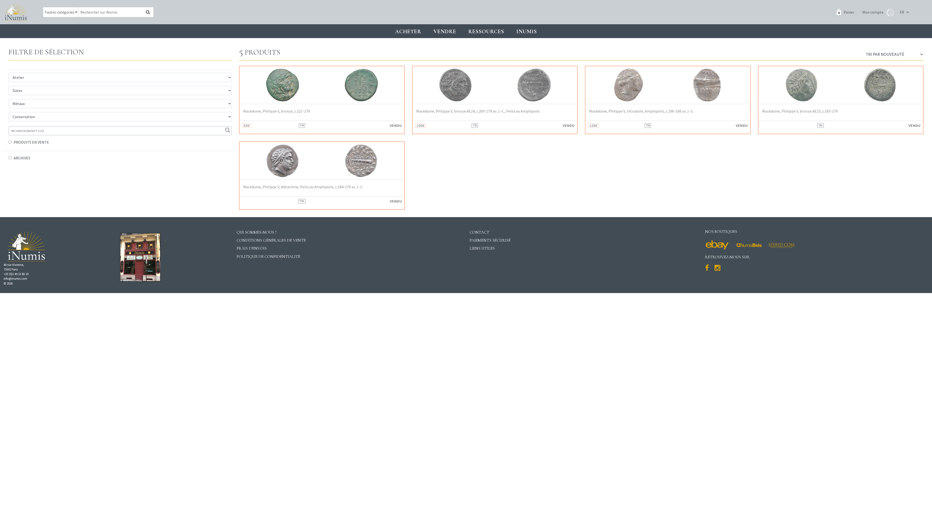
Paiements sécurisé (490, 240)
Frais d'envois (252, 248)
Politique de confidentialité (268, 256)
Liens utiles (482, 248)
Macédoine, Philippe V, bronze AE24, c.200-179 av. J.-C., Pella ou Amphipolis (478, 111)
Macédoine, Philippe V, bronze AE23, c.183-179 (800, 111)
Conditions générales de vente (271, 240)
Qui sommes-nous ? (256, 232)
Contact (479, 232)
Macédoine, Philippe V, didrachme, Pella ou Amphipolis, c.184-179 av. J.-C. (303, 187)
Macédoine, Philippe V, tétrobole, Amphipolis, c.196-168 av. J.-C (641, 111)
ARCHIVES (22, 158)
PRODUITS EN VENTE (31, 142)
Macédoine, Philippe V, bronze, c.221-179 (276, 111)
